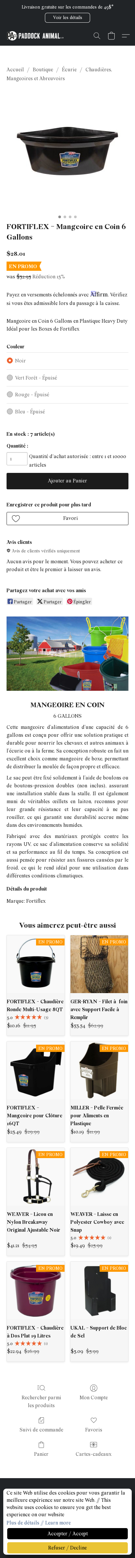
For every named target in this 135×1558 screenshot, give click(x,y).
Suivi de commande (41, 1429)
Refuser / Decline (67, 1547)
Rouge (32, 394)
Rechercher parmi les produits (41, 1401)
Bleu (30, 411)
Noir (20, 360)
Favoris (93, 1429)
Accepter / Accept (68, 1533)
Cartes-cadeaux (93, 1454)
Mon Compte (94, 1397)
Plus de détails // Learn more (39, 1522)
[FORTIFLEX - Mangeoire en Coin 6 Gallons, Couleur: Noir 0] (67, 150)
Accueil (15, 69)
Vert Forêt (36, 378)
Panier (41, 1454)
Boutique (43, 69)
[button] (67, 18)
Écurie (69, 69)
